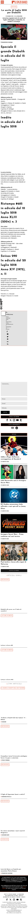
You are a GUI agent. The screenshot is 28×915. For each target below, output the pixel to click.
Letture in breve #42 (7, 679)
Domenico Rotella (6, 796)
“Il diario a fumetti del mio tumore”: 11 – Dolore (13, 718)
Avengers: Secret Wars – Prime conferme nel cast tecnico (12, 535)
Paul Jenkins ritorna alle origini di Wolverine (13, 563)
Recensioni (5, 579)
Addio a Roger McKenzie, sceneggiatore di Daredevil (11, 458)
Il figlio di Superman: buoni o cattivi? (13, 794)
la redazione (19, 16)
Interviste (4, 839)
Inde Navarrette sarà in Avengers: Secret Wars (13, 481)
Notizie (14, 6)
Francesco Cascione (7, 873)
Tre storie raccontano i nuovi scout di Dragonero (13, 831)
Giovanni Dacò (5, 835)
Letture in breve (6, 615)
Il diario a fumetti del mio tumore (12, 688)
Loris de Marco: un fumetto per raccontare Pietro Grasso (11, 870)
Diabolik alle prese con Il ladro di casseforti (11, 610)
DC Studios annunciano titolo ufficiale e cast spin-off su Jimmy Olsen (13, 506)
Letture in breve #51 (7, 645)
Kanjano (4, 722)
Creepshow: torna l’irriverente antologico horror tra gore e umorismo (14, 757)
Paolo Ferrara (6, 760)
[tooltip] (1, 302)
